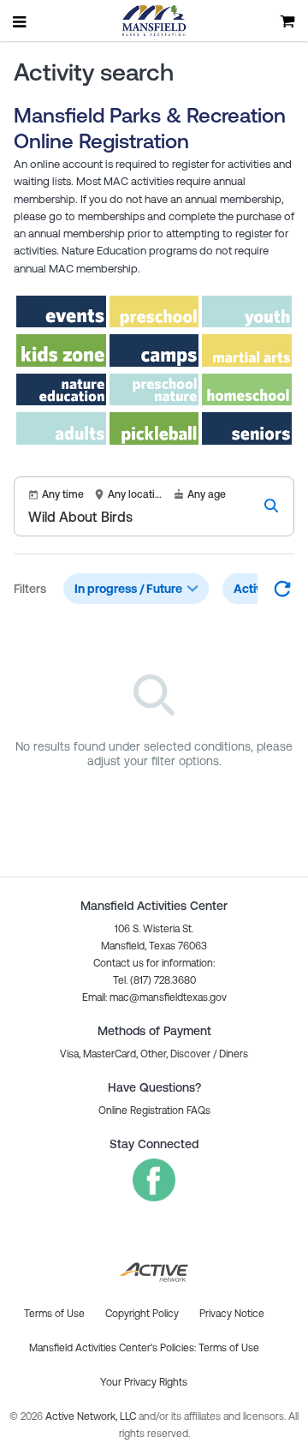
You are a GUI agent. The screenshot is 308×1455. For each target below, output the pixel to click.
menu (20, 21)
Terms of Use (228, 1348)
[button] (154, 997)
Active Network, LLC (92, 1416)
